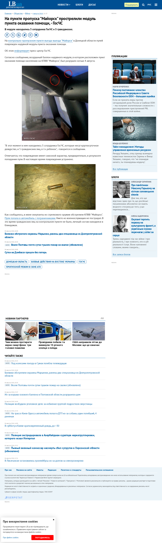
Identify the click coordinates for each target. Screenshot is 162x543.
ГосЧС (82, 261)
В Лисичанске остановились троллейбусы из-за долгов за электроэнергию (44, 460)
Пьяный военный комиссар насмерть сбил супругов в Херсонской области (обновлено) (52, 449)
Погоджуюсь (42, 538)
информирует (21, 50)
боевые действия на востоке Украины (53, 261)
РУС (149, 4)
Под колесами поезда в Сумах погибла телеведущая (36, 363)
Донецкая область (16, 261)
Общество (18, 13)
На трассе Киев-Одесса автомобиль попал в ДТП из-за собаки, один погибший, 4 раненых (51, 415)
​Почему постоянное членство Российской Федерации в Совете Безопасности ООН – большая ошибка (134, 93)
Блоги (79, 4)
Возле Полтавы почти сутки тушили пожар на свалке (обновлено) (44, 244)
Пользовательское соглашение (99, 470)
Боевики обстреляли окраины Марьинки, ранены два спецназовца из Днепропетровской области (53, 235)
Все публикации (120, 169)
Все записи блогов (121, 254)
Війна (27, 13)
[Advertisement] (55, 293)
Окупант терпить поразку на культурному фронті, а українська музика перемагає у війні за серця (134, 227)
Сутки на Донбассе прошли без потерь (26, 252)
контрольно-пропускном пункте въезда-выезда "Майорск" (40, 40)
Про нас (8, 470)
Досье (92, 4)
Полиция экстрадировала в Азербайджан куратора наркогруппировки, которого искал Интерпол (50, 436)
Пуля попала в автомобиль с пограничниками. (30, 218)
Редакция (52, 470)
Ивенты (39, 470)
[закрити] (53, 520)
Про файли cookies (10, 537)
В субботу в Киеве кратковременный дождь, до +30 (32, 425)
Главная (8, 13)
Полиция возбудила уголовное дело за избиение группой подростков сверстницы (48, 404)
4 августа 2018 (38, 14)
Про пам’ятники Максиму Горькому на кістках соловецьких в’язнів (143, 189)
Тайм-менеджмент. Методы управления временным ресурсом (132, 148)
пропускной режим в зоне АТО (23, 266)
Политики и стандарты (71, 470)
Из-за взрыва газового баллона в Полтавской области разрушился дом (42, 394)
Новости (63, 4)
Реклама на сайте (24, 470)
